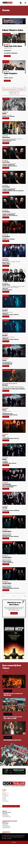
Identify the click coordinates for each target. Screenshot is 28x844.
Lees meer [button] (9, 838)
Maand (22, 89)
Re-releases (4, 794)
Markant (3, 791)
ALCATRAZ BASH (5, 795)
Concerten (4, 797)
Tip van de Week (5, 801)
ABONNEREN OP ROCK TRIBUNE (10, 806)
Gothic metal (13, 93)
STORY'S (4, 790)
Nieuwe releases (5, 793)
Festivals (4, 798)
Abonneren (14, 613)
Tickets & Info (7, 80)
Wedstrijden (4, 799)
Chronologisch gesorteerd (9, 89)
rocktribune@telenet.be (6, 816)
